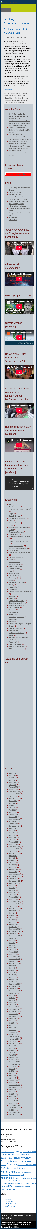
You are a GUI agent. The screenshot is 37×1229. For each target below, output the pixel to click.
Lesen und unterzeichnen (16, 174)
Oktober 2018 (13, 989)
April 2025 (12, 810)
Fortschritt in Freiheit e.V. (17, 197)
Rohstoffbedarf (14, 612)
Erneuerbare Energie (18, 1161)
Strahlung (12, 621)
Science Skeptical (15, 195)
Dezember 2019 (14, 956)
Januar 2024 (13, 844)
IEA (15, 1168)
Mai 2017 (12, 1025)
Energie (11, 530)
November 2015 (14, 1064)
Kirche (11, 580)
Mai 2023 (12, 863)
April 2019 (12, 975)
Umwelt (11, 635)
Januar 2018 (13, 1007)
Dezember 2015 (14, 1062)
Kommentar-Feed (10, 1204)
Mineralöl (12, 598)
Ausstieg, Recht (14, 507)
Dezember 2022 (14, 874)
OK (15, 1227)
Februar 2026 (13, 787)
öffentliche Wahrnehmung (17, 603)
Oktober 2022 (13, 879)
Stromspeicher (14, 630)
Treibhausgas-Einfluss (16, 633)
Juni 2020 (12, 943)
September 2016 (14, 1044)
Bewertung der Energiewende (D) (20, 509)
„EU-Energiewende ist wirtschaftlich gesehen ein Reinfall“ (17, 153)
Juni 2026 (12, 778)
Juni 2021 (12, 915)
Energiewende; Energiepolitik (18, 541)
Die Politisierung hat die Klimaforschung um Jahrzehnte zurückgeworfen (19, 116)
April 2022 (12, 892)
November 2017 (14, 1011)
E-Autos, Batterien (15, 523)
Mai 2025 (12, 808)
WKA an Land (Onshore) (17, 647)
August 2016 (13, 1046)
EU (8, 1164)
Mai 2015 (12, 1073)
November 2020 (14, 931)
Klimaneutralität (13, 1175)
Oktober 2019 (13, 961)
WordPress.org (10, 1206)
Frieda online (13, 220)
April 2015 (12, 1076)
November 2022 (14, 876)
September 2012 (14, 1108)
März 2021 (12, 922)
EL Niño (17, 1154)
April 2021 (12, 920)
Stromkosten (26, 1183)
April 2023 (12, 865)
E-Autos (12, 1154)
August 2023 (13, 856)
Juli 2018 (12, 995)
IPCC (19, 1168)
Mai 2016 (12, 1053)
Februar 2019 (13, 979)
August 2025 (13, 801)
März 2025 (12, 812)
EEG (10, 525)
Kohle (11, 585)
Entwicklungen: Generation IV (18, 548)
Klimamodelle (4, 1175)
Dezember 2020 (14, 929)
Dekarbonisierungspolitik (17, 518)
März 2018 (12, 1005)
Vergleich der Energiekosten (18, 637)
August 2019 (13, 966)
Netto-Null (5, 1181)
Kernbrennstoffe (14, 576)
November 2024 (14, 821)
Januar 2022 (13, 899)
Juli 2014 (12, 1092)
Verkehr (11, 640)
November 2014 (14, 1085)
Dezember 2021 (14, 902)
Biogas (11, 514)
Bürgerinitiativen (14, 516)
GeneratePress (7, 1218)
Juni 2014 (12, 1094)
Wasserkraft (13, 642)
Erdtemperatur (6, 1161)
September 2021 (14, 908)
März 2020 (12, 950)
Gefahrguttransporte (15, 566)
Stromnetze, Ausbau (15, 628)
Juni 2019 (12, 970)
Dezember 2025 (14, 792)
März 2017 (12, 1030)
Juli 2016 (12, 1048)
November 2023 (14, 849)
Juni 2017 (12, 1023)
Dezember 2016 (14, 1037)
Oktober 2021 (13, 906)
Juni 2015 (12, 1071)
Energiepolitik (24, 1154)
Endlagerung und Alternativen (18, 527)
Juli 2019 (12, 968)
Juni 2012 (12, 1110)
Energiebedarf (13, 534)
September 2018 (14, 991)
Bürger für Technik (15, 192)
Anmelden (8, 1199)
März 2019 (12, 977)
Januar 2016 (13, 1060)
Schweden (11, 1183)
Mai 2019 (12, 973)
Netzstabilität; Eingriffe (16, 601)
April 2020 (12, 947)
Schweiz (17, 1183)
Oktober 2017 (13, 1014)
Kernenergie (13, 578)
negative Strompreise (31, 1178)
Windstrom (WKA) (15, 644)
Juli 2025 (12, 803)
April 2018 (12, 1002)
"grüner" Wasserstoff (7, 1152)
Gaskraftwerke (30, 1165)
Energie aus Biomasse (16, 532)
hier (26, 79)
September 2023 (14, 853)
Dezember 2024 (14, 819)
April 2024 (12, 837)
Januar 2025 (13, 817)
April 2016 (12, 1055)
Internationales (14, 573)
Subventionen (33, 1183)
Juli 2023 (12, 858)
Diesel (11, 521)
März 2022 (12, 895)
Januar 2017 (13, 1034)
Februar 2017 (13, 1032)
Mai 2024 (12, 835)
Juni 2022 (12, 888)
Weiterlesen (8, 90)
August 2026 (13, 773)
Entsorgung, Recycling (16, 546)
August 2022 (13, 883)
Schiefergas (4, 1183)
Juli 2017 (12, 1021)
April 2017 (12, 1027)
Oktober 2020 (13, 934)
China (17, 1151)
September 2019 (14, 963)
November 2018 (14, 986)
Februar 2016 (13, 1057)
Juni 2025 (12, 805)
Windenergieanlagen (8, 1189)
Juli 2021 (12, 913)
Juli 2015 (12, 1069)
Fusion (11, 559)
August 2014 (13, 1089)
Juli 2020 (12, 940)
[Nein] (18, 1227)
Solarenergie (13, 614)
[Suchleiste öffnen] (3, 6)
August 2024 (13, 828)
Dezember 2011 (14, 1112)
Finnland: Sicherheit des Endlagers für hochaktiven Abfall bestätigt (19, 130)
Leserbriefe (13, 589)
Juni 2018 (12, 998)
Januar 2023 (13, 872)
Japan (23, 1168)
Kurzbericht (13, 587)
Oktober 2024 (13, 824)
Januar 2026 (13, 789)
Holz (10, 571)
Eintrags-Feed (9, 1201)
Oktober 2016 (13, 1041)
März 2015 (12, 1078)
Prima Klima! (13, 217)
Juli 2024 (12, 831)
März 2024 (12, 840)
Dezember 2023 (14, 847)
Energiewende (22, 1157)
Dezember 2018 (14, 984)
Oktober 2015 (13, 1066)
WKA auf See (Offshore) (17, 649)
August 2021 (13, 911)
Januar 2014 (13, 1103)
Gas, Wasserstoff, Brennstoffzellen (15, 93)
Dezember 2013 (14, 1105)
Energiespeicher (7, 1158)
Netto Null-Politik (14, 1181)
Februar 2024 (13, 842)
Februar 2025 (13, 814)
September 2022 (14, 881)
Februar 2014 (13, 1101)
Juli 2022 (12, 885)
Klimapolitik (20, 1175)
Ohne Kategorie (14, 608)
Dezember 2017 (14, 1009)
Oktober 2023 (13, 851)
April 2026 (12, 782)
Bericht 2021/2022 (10, 96)
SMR (21, 1183)
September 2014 (14, 1087)
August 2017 (13, 1018)
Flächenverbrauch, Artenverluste (19, 553)
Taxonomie (4, 1186)
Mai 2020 (12, 945)
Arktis (11, 505)
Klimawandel (7, 1177)
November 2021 (14, 904)
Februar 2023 (13, 869)
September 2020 (14, 936)
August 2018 (13, 993)
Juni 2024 (12, 833)
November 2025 (14, 794)
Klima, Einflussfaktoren (16, 582)
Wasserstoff (29, 1186)
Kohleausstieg (18, 1178)
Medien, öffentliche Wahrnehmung (20, 592)
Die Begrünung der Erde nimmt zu (20, 139)
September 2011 (14, 1115)
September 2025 (14, 798)
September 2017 (14, 1016)
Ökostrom (12, 610)
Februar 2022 (13, 897)
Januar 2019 (13, 982)
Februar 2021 (13, 924)
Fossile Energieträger (16, 557)
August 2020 (13, 938)
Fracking (14, 1164)
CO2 (21, 1152)
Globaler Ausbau (14, 569)
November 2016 (14, 1039)
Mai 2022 (12, 890)
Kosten (24, 1178)
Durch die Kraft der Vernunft (18, 199)
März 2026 (12, 785)
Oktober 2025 (13, 796)
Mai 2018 (12, 1000)
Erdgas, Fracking (14, 550)
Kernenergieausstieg (23, 1172)
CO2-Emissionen (29, 1152)
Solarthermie (13, 619)
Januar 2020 (13, 954)
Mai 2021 (12, 918)
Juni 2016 (12, 1050)
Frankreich (21, 1165)
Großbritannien (7, 1168)
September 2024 (14, 826)
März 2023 (12, 867)
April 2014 (12, 1096)
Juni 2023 (12, 860)
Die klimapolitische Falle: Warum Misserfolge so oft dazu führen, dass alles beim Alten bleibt (19, 123)
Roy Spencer (27, 1181)
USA (10, 1186)
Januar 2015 (13, 1082)
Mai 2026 (12, 780)
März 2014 (12, 1098)
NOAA (22, 1181)
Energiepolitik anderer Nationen (19, 537)
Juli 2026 (12, 776)
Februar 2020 (13, 952)
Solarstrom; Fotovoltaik (16, 617)
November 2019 (14, 959)
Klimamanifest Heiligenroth (18, 206)
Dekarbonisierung (5, 1154)
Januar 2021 (13, 927)
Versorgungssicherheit (18, 1186)
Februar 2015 (13, 1080)
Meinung (12, 596)
